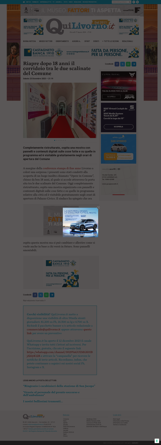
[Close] (98, 207)
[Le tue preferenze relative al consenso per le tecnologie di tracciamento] (157, 441)
